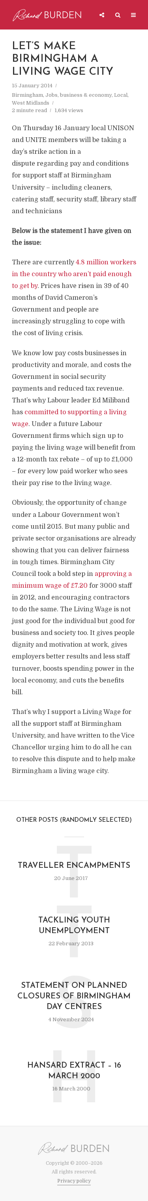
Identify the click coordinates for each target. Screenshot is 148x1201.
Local (120, 95)
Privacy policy (74, 1181)
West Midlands (30, 103)
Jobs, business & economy (78, 95)
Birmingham (27, 95)
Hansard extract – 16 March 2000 (74, 1071)
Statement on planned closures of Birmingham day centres (74, 996)
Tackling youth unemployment (74, 926)
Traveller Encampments (74, 866)
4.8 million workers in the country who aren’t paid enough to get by (74, 274)
